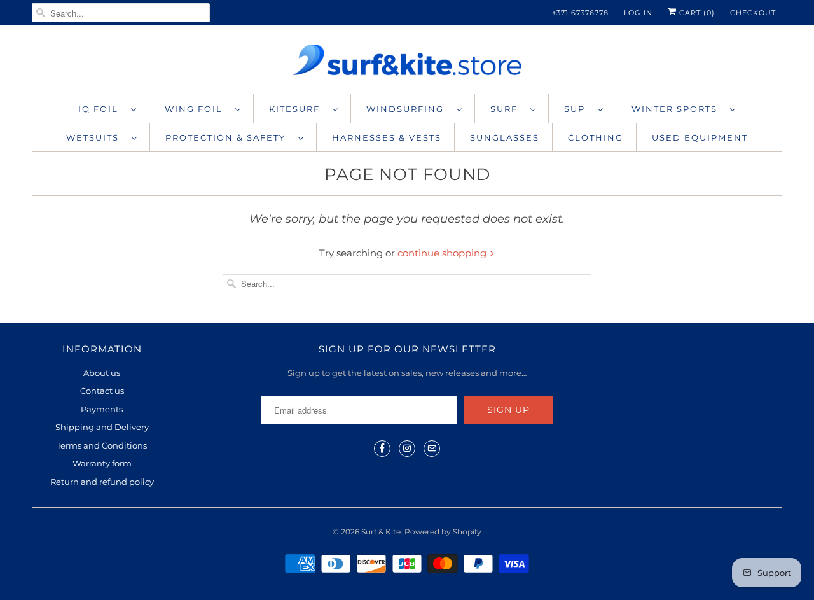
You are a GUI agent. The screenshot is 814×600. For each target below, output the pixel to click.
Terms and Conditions (102, 445)
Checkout (753, 12)
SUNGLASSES (504, 137)
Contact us (102, 391)
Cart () (696, 12)
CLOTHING (595, 137)
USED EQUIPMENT (700, 137)
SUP (577, 109)
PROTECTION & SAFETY (228, 137)
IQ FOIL (101, 109)
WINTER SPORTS (677, 109)
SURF (507, 109)
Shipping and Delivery (102, 427)
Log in (638, 12)
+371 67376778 (580, 12)
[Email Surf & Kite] (432, 448)
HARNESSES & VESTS (386, 137)
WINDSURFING (408, 109)
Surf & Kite (381, 531)
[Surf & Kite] (407, 63)
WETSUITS (95, 137)
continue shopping (443, 253)
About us (101, 373)
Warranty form (102, 463)
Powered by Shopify (442, 531)
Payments (102, 409)
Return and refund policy (102, 482)
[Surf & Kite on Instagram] (407, 448)
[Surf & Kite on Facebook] (382, 448)
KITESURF (297, 109)
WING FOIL (197, 109)
